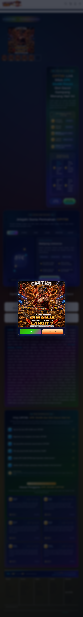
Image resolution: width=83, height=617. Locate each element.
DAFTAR (52, 332)
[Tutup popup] (61, 284)
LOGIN (30, 332)
